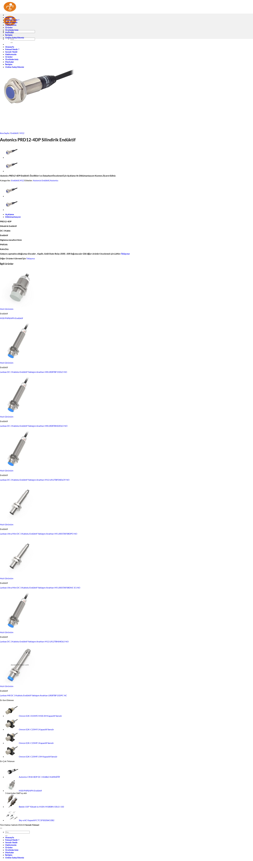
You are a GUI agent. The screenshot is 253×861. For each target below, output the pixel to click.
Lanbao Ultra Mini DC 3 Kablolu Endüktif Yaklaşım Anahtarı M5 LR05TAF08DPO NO (38, 533)
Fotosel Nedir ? (12, 20)
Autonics (54, 180)
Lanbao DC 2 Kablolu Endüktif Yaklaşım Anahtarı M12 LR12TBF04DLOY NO (34, 479)
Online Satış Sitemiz (14, 37)
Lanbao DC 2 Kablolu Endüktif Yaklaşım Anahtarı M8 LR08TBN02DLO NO (33, 426)
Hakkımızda (10, 25)
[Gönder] (6, 835)
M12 (22, 133)
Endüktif (14, 133)
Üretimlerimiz (11, 30)
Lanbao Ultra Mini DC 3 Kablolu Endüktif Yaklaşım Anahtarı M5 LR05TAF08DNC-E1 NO (40, 587)
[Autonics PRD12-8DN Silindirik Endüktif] (11, 157)
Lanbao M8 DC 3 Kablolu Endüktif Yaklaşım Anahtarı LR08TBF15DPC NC (33, 695)
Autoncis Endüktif (41, 180)
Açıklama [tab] (9, 214)
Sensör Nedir (11, 22)
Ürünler (9, 27)
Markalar (9, 32)
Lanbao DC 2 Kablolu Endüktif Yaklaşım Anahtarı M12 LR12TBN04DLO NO (34, 641)
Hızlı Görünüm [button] (6, 309)
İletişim (8, 35)
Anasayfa (9, 17)
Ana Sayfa (4, 133)
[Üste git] (1, 828)
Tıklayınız (125, 253)
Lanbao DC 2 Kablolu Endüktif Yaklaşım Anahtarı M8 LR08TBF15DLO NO (33, 372)
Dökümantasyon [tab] (13, 217)
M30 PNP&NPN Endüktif (11, 318)
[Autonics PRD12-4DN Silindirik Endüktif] (11, 171)
